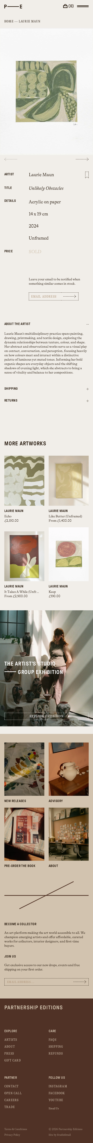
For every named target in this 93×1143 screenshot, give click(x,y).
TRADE (9, 1107)
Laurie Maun (29, 21)
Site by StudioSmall (60, 1134)
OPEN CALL (13, 1093)
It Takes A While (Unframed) (24, 592)
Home (9, 21)
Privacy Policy (12, 1134)
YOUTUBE (56, 1100)
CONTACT (11, 1086)
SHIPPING (56, 1047)
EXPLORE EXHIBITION (46, 716)
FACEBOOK (57, 1093)
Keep (52, 592)
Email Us (54, 1108)
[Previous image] (10, 159)
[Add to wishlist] (87, 175)
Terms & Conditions (15, 1129)
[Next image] (82, 159)
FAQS (52, 1040)
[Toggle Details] (88, 389)
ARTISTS (10, 1040)
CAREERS (11, 1100)
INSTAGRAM (58, 1086)
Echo (7, 516)
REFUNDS (56, 1053)
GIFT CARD (12, 1060)
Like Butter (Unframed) (65, 516)
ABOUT (9, 1047)
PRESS (9, 1053)
